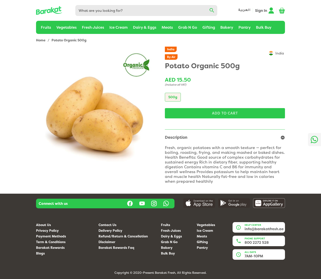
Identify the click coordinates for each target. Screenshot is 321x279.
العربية (244, 10)
